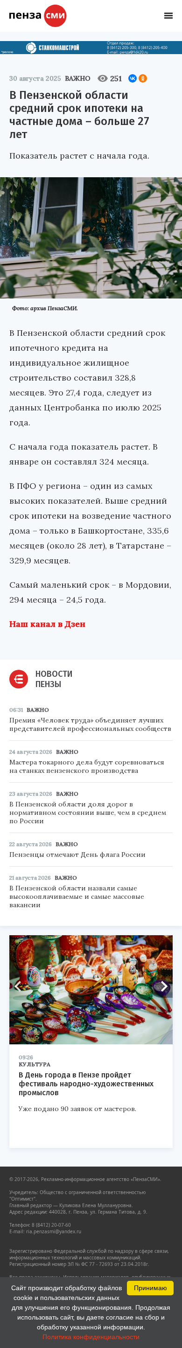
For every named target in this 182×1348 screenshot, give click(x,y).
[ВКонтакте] (132, 78)
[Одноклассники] (143, 78)
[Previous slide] (21, 986)
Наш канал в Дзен (47, 623)
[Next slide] (161, 986)
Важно (78, 78)
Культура (34, 1064)
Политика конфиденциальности (91, 1337)
